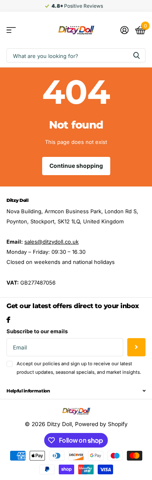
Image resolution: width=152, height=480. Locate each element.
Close (76, 391)
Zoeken (137, 55)
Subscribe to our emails (37, 331)
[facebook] (8, 320)
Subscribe (136, 347)
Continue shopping (76, 165)
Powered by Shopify (101, 424)
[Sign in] (124, 30)
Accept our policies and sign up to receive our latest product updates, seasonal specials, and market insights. (79, 368)
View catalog (11, 30)
